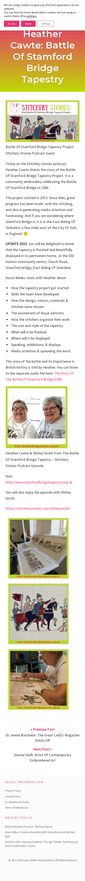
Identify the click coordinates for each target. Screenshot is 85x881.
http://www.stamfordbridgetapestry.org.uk (39, 482)
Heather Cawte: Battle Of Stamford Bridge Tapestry (42, 56)
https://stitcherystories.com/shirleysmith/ (38, 508)
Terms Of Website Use (16, 807)
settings (31, 16)
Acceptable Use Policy (17, 802)
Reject (28, 23)
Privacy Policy (13, 791)
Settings (45, 23)
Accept (11, 23)
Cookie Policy (13, 796)
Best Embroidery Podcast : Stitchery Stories (28, 826)
